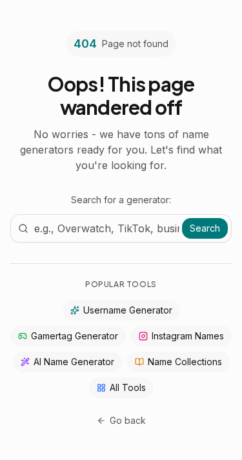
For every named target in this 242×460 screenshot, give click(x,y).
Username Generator (127, 310)
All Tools (128, 387)
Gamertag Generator (74, 335)
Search (205, 228)
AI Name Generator (74, 361)
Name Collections (185, 361)
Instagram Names (188, 335)
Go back (128, 420)
